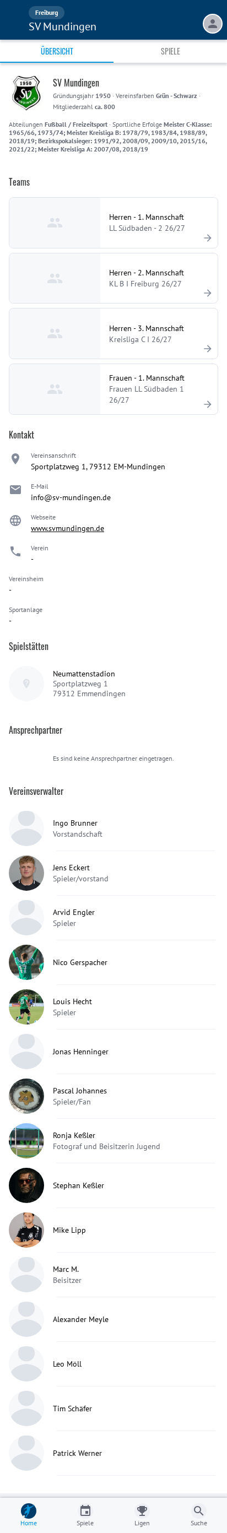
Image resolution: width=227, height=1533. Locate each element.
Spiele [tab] (170, 51)
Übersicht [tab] (57, 51)
